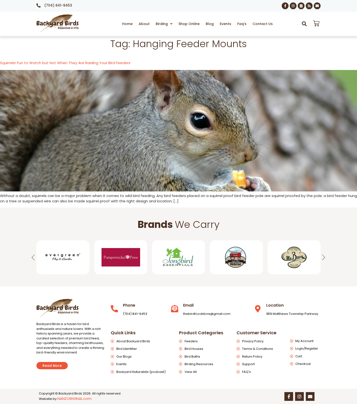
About (144, 23)
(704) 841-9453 (58, 5)
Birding (162, 23)
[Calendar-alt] (301, 5)
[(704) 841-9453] (38, 5)
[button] (164, 23)
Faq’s (241, 23)
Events (225, 23)
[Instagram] (293, 5)
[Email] (174, 308)
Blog (210, 23)
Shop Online (189, 23)
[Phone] (114, 308)
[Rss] (309, 5)
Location (275, 305)
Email (188, 305)
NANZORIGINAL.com (74, 398)
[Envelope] (317, 5)
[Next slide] (323, 257)
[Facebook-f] (285, 5)
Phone (129, 305)
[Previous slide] (33, 257)
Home (127, 23)
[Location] (257, 308)
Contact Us (263, 23)
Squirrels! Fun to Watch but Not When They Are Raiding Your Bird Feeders (65, 62)
